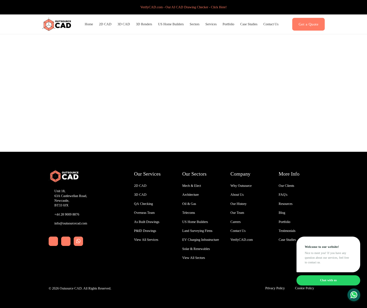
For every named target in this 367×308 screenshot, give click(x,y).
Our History (238, 204)
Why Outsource (241, 185)
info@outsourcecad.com (70, 223)
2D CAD (105, 24)
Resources (285, 204)
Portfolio (228, 24)
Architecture (190, 194)
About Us (237, 194)
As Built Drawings (146, 222)
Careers (235, 222)
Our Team (237, 212)
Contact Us (270, 24)
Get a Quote (309, 24)
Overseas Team (144, 212)
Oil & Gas (189, 204)
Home (89, 24)
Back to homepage (183, 124)
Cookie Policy (304, 288)
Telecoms (188, 212)
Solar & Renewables (196, 249)
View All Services (146, 239)
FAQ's (283, 194)
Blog (282, 212)
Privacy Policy (275, 288)
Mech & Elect (191, 185)
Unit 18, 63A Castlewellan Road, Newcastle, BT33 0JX (70, 198)
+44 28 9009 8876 (66, 214)
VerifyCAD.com (241, 239)
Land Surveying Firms (197, 231)
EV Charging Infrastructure (200, 239)
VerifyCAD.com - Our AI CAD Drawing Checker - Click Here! (183, 7)
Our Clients (286, 185)
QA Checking (143, 204)
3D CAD (123, 24)
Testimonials (287, 231)
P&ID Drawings (145, 231)
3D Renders (144, 24)
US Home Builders (195, 222)
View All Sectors (193, 258)
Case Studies (248, 24)
